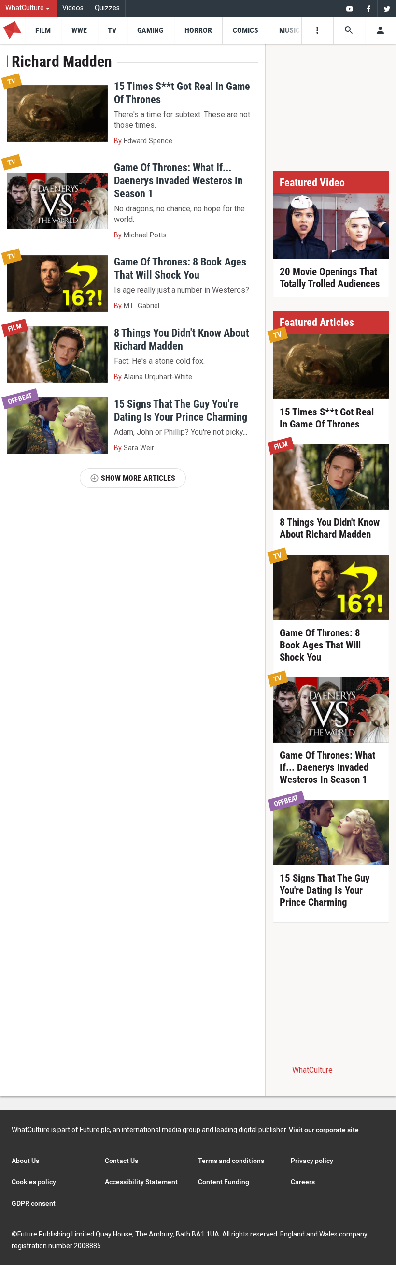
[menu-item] (43, 30)
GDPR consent (34, 1203)
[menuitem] (28, 8)
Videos (73, 8)
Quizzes (107, 8)
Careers (303, 1182)
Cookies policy (34, 1182)
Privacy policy (312, 1160)
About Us (25, 1160)
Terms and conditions (231, 1160)
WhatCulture (312, 1069)
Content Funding (223, 1182)
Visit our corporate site (324, 1129)
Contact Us (121, 1160)
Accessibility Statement (141, 1182)
